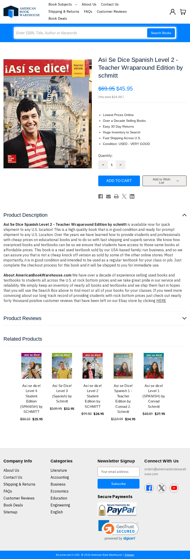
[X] (124, 196)
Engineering (60, 505)
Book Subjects (60, 4)
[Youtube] (174, 488)
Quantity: (105, 155)
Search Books (161, 33)
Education (59, 498)
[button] (119, 530)
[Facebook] (100, 196)
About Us (89, 4)
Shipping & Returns (63, 11)
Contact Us (110, 4)
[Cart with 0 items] (183, 11)
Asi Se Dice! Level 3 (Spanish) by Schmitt (62, 393)
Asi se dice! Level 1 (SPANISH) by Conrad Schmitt (153, 396)
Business (58, 484)
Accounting (60, 477)
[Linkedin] (132, 196)
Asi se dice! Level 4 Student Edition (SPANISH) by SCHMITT (31, 399)
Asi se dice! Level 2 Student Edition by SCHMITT (92, 396)
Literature (59, 470)
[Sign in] (172, 11)
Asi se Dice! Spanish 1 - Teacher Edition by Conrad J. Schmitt (123, 399)
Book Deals (57, 18)
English (57, 512)
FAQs (88, 11)
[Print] (116, 196)
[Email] (108, 196)
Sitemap (10, 512)
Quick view (31, 365)
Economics (60, 491)
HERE (161, 300)
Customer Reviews (112, 11)
